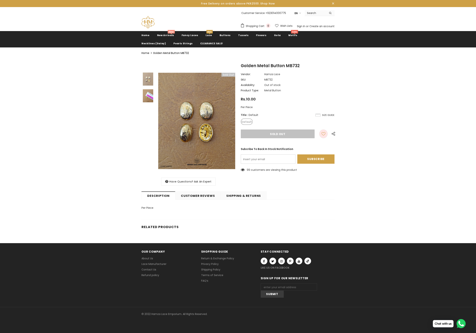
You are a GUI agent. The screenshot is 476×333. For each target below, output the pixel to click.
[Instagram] (281, 261)
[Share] (332, 133)
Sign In (301, 26)
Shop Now (267, 3)
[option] (196, 121)
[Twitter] (272, 261)
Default (247, 122)
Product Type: (250, 90)
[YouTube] (299, 261)
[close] (333, 3)
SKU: (243, 79)
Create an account (322, 26)
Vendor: (246, 74)
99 (248, 170)
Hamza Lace (272, 74)
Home (145, 53)
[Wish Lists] (323, 133)
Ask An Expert (203, 181)
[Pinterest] (290, 261)
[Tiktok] (307, 261)
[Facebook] (264, 261)
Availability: (248, 85)
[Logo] (148, 22)
